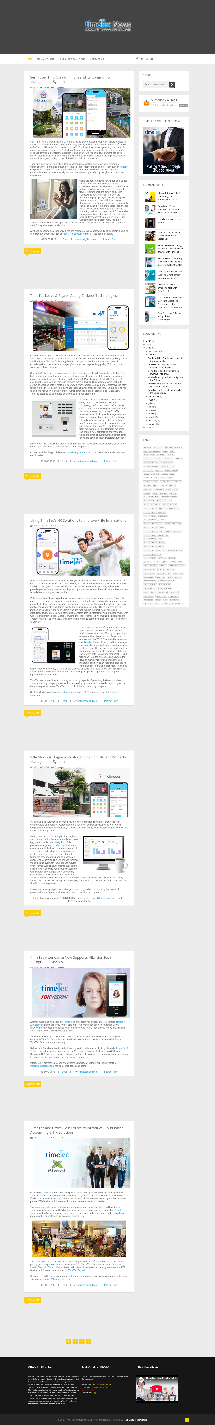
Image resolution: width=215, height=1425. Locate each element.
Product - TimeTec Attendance (155, 516)
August (152, 399)
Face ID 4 (171, 455)
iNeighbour (122, 166)
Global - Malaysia (151, 478)
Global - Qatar (166, 478)
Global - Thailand (151, 481)
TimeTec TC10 (148, 596)
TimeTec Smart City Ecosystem (155, 592)
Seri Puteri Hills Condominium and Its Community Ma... (165, 359)
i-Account (68, 877)
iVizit (168, 489)
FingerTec (121, 1048)
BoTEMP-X (178, 447)
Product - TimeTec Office (153, 539)
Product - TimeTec (150, 508)
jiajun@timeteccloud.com (65, 692)
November (154, 351)
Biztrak (169, 447)
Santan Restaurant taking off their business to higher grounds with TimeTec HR (170, 248)
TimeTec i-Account (174, 577)
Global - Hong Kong (151, 474)
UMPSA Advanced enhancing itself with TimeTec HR (167, 287)
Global (159, 470)
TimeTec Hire (148, 577)
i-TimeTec (163, 485)
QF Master (80, 1051)
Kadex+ (147, 493)
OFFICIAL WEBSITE (46, 59)
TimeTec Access (149, 569)
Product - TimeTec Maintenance (156, 535)
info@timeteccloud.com (42, 1065)
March (152, 417)
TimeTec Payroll (76, 1270)
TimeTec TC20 (161, 596)
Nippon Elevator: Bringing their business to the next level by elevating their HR (170, 261)
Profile (47, 1267)
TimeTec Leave (149, 581)
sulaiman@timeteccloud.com (82, 452)
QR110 (165, 562)
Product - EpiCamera (151, 497)
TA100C (172, 562)
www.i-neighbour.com (86, 239)
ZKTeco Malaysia (176, 604)
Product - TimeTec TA (174, 550)
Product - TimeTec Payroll (154, 550)
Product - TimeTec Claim (153, 523)
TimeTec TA (90, 642)
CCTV (165, 451)
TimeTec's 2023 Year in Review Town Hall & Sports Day (169, 235)
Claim (40, 1267)
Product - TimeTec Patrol (153, 546)
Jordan (175, 489)
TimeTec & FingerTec (176, 565)
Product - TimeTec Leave (153, 531)
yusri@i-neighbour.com (74, 233)
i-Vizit (172, 485)
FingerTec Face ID (166, 462)
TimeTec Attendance (166, 569)
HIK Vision (147, 485)
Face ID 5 (157, 459)
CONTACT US (97, 59)
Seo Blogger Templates (135, 1419)
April (151, 413)
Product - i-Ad (149, 501)
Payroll (173, 493)
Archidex (147, 447)
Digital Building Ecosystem (154, 455)
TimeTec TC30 (173, 596)
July (150, 403)
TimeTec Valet (161, 600)
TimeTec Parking (150, 585)
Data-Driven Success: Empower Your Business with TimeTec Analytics (169, 209)
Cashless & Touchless (152, 451)
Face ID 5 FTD (167, 459)
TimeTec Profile (165, 588)
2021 (149, 427)
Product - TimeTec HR (173, 523)
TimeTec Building (163, 573)
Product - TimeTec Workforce (155, 558)
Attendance (117, 1264)
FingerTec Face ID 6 (151, 466)
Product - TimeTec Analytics (154, 512)
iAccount (147, 489)
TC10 (179, 562)
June (151, 406)
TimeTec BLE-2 (149, 573)
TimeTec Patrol (165, 585)
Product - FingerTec (169, 497)
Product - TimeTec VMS (152, 554)
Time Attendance (150, 565)
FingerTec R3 (148, 470)
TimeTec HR (160, 577)
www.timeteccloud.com (86, 461)
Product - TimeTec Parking (154, 543)
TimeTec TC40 (148, 600)
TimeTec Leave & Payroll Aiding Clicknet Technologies (170, 316)
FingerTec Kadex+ (167, 466)
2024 (149, 340)
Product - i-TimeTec (164, 501)
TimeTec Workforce (151, 604)
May (151, 410)
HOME (29, 59)
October (153, 354)
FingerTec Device (150, 462)
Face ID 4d (147, 459)
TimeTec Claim (178, 573)
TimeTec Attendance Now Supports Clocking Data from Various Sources (170, 274)
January (152, 424)
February (153, 420)
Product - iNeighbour (152, 504)
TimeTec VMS (174, 600)
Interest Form (110, 239)
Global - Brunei (171, 470)
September (154, 396)
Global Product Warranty (171, 481)
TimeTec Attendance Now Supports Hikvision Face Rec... (165, 385)
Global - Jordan (168, 474)
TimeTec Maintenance (166, 581)
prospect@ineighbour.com (102, 898)
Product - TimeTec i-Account (154, 527)
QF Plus (157, 562)
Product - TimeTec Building (154, 520)
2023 (149, 344)
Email (65, 239)
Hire (58, 1267)
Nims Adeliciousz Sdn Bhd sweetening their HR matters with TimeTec (170, 196)
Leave (33, 1267)
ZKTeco (34, 1051)
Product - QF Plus (169, 504)
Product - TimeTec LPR (173, 531)
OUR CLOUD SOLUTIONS (72, 59)
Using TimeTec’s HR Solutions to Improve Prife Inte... (163, 372)
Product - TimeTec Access (169, 508)
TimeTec (89, 627)
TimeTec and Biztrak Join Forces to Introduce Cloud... (164, 391)
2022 (149, 347)
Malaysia (163, 493)
